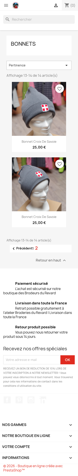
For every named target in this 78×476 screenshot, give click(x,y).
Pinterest (19, 399)
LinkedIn (42, 399)
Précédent (21, 248)
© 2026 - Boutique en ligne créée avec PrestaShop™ (33, 468)
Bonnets (23, 43)
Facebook (7, 399)
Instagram (31, 399)
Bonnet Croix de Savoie (39, 141)
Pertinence (39, 65)
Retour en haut (51, 260)
